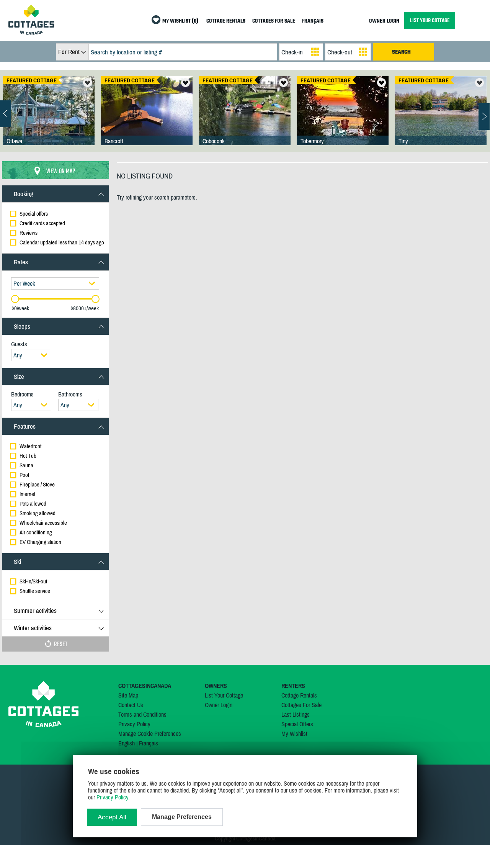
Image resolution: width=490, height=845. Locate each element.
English (126, 743)
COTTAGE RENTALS (225, 21)
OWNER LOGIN (384, 21)
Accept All (112, 817)
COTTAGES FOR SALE (273, 21)
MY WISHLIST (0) (180, 21)
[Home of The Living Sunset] (343, 118)
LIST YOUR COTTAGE (429, 20)
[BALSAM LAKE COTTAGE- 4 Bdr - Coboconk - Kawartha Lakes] (245, 118)
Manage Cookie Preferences (149, 733)
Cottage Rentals (299, 695)
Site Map (128, 695)
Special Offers (297, 724)
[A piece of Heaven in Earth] (441, 118)
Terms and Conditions (142, 714)
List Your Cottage (224, 695)
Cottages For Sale (301, 704)
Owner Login (218, 704)
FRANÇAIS (312, 21)
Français (148, 743)
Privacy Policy (134, 724)
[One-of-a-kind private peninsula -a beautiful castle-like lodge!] (49, 118)
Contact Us (130, 704)
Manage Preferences (182, 817)
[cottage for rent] (31, 32)
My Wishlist (294, 733)
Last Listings (295, 714)
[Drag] (15, 299)
